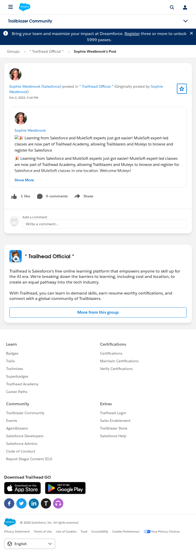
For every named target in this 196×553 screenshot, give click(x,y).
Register (132, 33)
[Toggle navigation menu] (185, 21)
